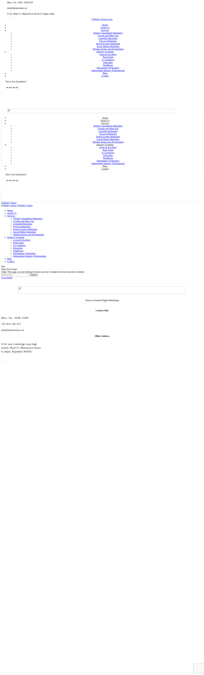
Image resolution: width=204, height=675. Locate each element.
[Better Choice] (9, 203)
